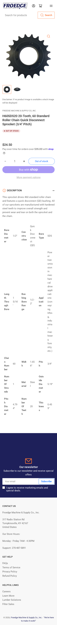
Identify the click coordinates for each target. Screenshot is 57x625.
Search (48, 15)
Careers (6, 591)
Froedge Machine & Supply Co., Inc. (19, 111)
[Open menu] (51, 5)
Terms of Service (11, 567)
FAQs (5, 563)
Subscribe (46, 481)
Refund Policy (9, 575)
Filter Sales (8, 604)
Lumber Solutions (11, 599)
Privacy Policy (9, 571)
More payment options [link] (29, 177)
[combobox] (28, 15)
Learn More (8, 595)
